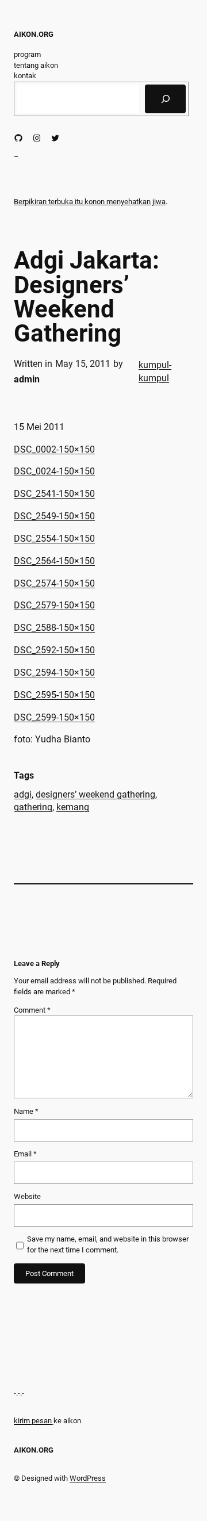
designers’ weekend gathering (95, 794)
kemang (72, 807)
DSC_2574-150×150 (54, 583)
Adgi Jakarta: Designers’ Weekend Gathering (86, 297)
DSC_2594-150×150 (54, 672)
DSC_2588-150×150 (54, 627)
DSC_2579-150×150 (54, 605)
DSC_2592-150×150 (54, 650)
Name (26, 1111)
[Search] (165, 99)
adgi (23, 794)
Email (25, 1154)
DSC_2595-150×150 (54, 694)
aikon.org (33, 34)
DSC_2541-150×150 (54, 493)
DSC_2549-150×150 (54, 516)
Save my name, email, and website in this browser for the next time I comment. (108, 1244)
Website (27, 1196)
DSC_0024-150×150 (54, 471)
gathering (33, 807)
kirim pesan (33, 1420)
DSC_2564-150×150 (54, 560)
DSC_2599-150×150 (54, 717)
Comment (32, 1010)
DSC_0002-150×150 (54, 449)
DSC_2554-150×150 (54, 538)
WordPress (88, 1478)
